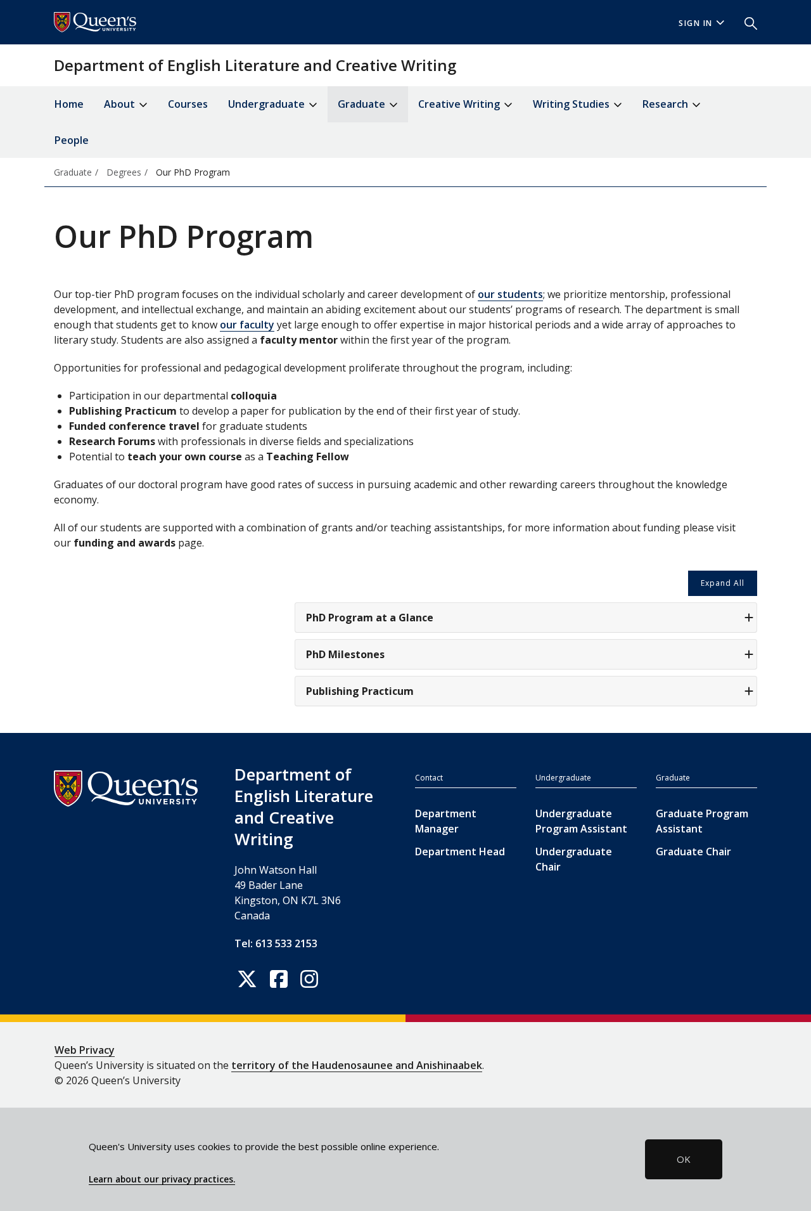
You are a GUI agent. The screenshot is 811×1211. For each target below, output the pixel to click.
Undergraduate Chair (573, 859)
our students (510, 294)
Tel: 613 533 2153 (275, 943)
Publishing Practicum (360, 691)
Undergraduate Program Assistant (581, 821)
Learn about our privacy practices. (162, 1179)
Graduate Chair (693, 851)
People (71, 140)
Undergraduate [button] (267, 104)
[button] (745, 22)
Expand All (722, 583)
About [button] (120, 104)
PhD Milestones (345, 654)
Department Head (460, 851)
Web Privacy (84, 1050)
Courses (188, 104)
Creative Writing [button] (460, 104)
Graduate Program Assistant (702, 821)
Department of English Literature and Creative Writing (255, 65)
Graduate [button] (363, 104)
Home (69, 104)
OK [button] (684, 1159)
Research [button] (666, 104)
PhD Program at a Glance (369, 618)
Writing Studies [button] (572, 104)
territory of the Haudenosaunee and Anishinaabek (356, 1065)
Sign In (696, 23)
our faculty (247, 325)
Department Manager (445, 821)
